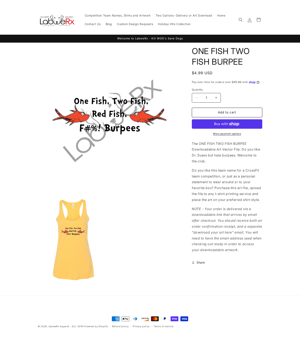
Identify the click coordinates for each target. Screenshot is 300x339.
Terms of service (163, 326)
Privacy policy (141, 326)
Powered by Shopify (96, 326)
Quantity (197, 89)
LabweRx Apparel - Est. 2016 (66, 326)
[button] (240, 19)
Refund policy (120, 326)
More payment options (227, 133)
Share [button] (201, 262)
